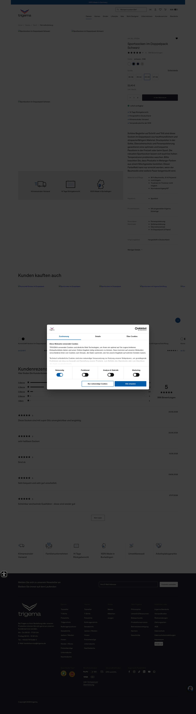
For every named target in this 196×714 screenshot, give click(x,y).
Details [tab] (98, 336)
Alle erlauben (130, 384)
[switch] (85, 375)
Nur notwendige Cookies (97, 384)
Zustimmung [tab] (64, 336)
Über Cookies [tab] (132, 336)
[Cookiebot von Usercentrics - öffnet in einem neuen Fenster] (137, 329)
